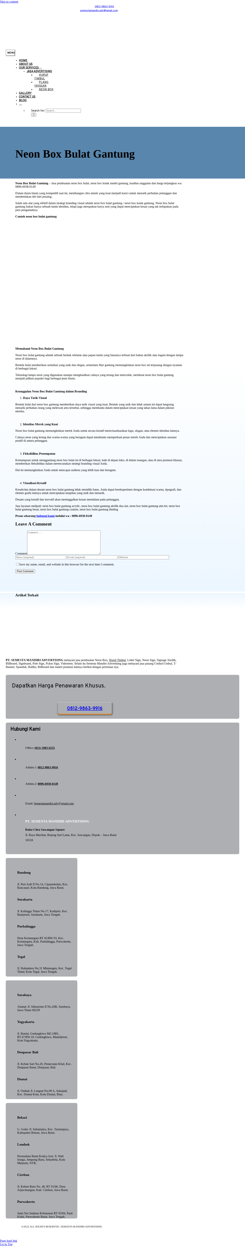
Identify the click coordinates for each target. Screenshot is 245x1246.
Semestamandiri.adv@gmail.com (54, 803)
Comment (21, 553)
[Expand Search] (20, 104)
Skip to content (9, 1)
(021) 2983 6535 (44, 748)
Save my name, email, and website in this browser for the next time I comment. (66, 564)
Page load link (8, 1240)
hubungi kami (45, 515)
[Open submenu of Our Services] (40, 68)
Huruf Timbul (117, 660)
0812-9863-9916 (48, 767)
